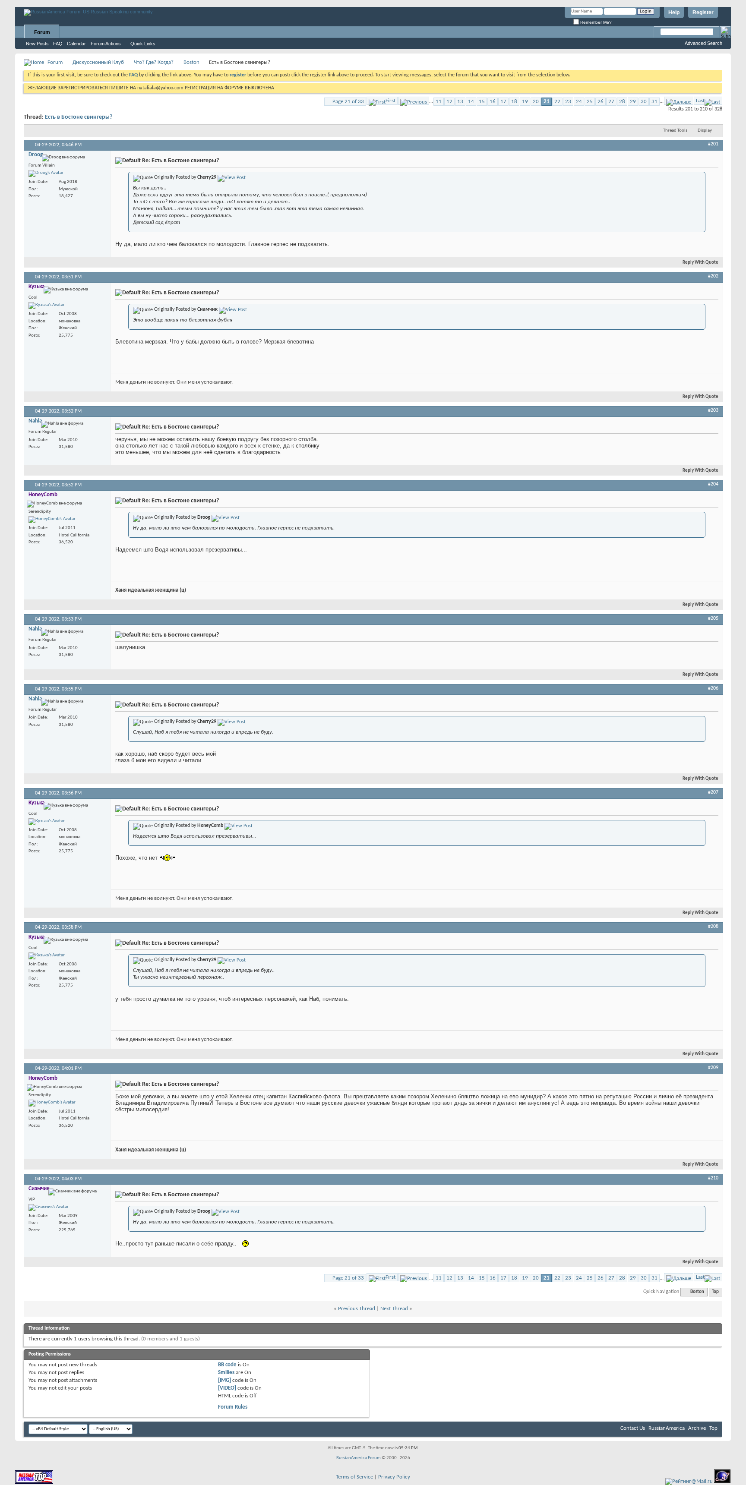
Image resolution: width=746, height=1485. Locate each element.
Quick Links (142, 43)
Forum (42, 32)
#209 (713, 1067)
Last (700, 101)
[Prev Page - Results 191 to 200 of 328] (413, 101)
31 (654, 101)
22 (557, 101)
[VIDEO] (227, 1388)
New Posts (37, 43)
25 (590, 101)
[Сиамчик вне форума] (48, 1207)
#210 (713, 1178)
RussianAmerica (666, 1428)
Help (674, 12)
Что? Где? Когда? (154, 62)
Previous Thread (356, 1309)
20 (536, 101)
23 (568, 101)
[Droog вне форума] (45, 173)
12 (449, 101)
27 (611, 101)
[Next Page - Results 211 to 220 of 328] (678, 101)
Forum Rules (232, 1407)
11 (439, 101)
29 (633, 101)
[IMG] (224, 1380)
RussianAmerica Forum (358, 1458)
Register (703, 12)
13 (460, 101)
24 (579, 101)
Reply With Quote (700, 262)
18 (514, 101)
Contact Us (632, 1428)
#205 (713, 618)
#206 (713, 688)
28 (622, 101)
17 (503, 101)
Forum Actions (106, 43)
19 (525, 101)
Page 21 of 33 (348, 101)
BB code (227, 1365)
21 (547, 101)
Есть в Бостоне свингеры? (78, 117)
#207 (713, 792)
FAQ (58, 43)
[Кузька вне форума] (46, 305)
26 (600, 101)
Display (705, 130)
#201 (713, 144)
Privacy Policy (394, 1477)
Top (715, 1292)
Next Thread (394, 1309)
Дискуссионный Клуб (98, 62)
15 (482, 101)
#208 (713, 926)
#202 (713, 276)
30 (644, 101)
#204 (713, 484)
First (390, 101)
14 (471, 101)
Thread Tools (675, 130)
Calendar (76, 43)
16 (493, 101)
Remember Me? (595, 22)
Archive (697, 1428)
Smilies (226, 1372)
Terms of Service (354, 1477)
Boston (191, 62)
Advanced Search (703, 43)
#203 (713, 410)
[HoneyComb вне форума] (52, 519)
